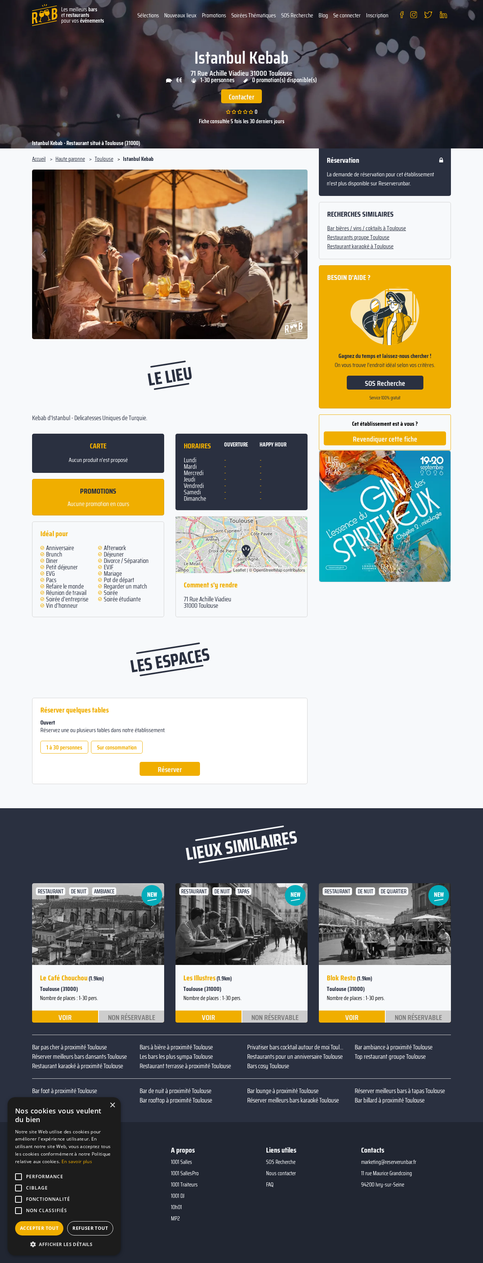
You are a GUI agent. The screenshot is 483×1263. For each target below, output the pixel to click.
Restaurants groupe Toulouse (358, 237)
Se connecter (347, 15)
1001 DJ (178, 1195)
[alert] (64, 1176)
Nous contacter (281, 1173)
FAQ (270, 1184)
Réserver (170, 769)
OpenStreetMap (267, 570)
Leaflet (239, 570)
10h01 (176, 1207)
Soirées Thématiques (253, 15)
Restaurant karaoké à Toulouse (360, 246)
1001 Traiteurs (184, 1184)
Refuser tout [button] (90, 1228)
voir (65, 1017)
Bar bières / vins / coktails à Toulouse (366, 228)
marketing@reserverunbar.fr (388, 1162)
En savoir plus (77, 1161)
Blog (323, 15)
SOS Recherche (297, 15)
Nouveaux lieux (180, 15)
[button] (44, 254)
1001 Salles (181, 1162)
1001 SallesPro (185, 1173)
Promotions (214, 15)
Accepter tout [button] (39, 1228)
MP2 (175, 1218)
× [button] (112, 1105)
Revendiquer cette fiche (385, 439)
